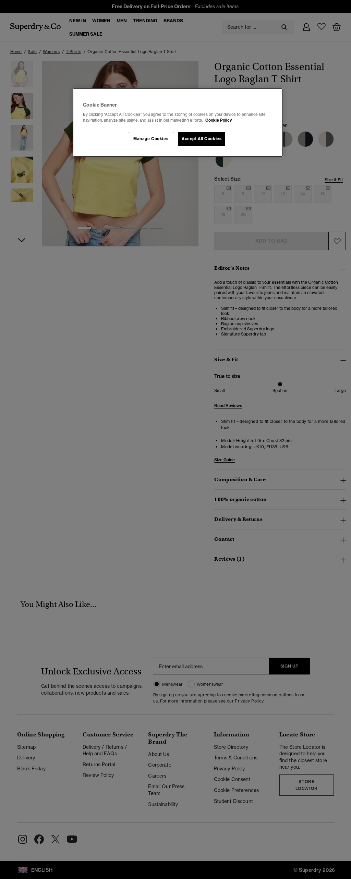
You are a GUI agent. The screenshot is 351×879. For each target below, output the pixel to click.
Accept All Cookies (201, 138)
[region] (178, 122)
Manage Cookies (150, 138)
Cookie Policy (218, 120)
